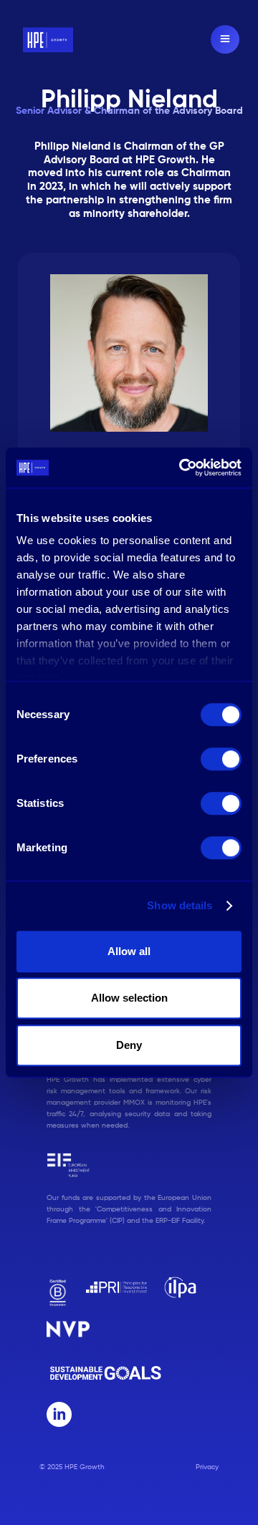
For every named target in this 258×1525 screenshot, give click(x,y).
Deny (129, 1045)
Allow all (129, 951)
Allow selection (129, 998)
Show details (179, 905)
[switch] (221, 758)
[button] (225, 39)
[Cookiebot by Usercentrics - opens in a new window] (182, 467)
